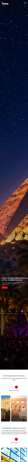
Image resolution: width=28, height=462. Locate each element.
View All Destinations (14, 390)
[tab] (9, 312)
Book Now (5, 287)
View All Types (14, 442)
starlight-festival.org (5, 284)
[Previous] (12, 387)
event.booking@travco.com (13, 283)
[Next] (16, 387)
